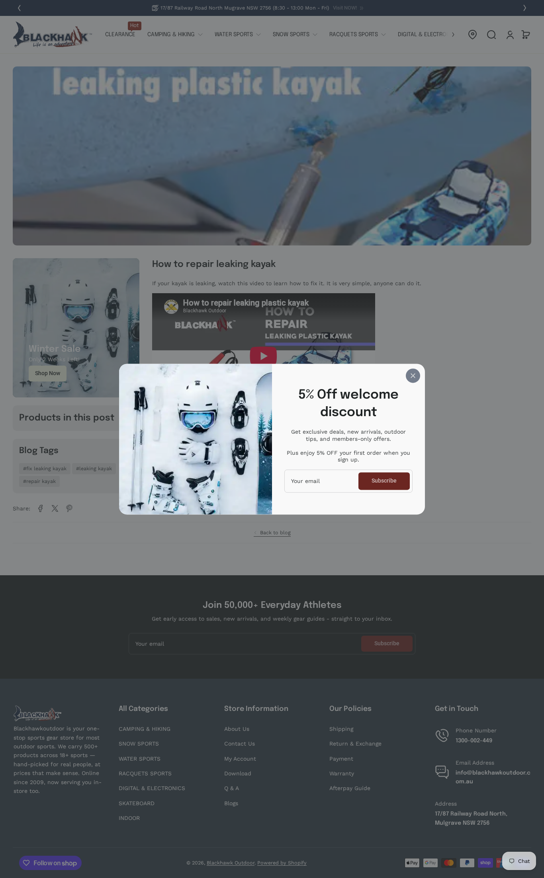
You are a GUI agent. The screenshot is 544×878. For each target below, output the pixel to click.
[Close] (413, 375)
